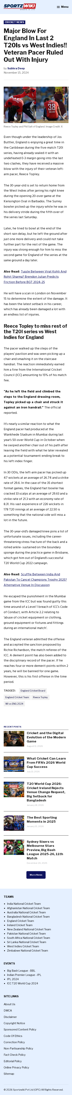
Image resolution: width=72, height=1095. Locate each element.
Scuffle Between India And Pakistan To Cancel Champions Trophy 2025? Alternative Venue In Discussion (35, 580)
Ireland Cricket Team (19, 925)
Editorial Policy (13, 1061)
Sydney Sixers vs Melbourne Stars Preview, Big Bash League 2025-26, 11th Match (45, 850)
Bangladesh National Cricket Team (28, 916)
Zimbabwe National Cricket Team (27, 950)
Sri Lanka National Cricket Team (26, 942)
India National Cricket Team (24, 903)
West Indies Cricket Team (23, 946)
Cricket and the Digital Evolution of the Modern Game (46, 737)
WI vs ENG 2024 (14, 703)
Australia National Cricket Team (26, 912)
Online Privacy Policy (16, 1067)
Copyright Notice (14, 1023)
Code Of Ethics (13, 1036)
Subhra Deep (16, 68)
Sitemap (9, 1073)
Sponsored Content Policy (20, 1029)
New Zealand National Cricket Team (29, 929)
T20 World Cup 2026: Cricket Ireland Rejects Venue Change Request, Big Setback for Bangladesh (46, 792)
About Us (9, 1004)
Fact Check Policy (15, 1054)
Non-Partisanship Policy (18, 1048)
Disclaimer (10, 1017)
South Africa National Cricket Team (28, 938)
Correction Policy (14, 1042)
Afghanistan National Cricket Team (28, 908)
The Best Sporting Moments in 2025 (42, 819)
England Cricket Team (17, 697)
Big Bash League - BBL (21, 970)
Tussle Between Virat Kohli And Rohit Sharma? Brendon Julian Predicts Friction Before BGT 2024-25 (35, 277)
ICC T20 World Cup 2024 (22, 983)
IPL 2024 (13, 979)
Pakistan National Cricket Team (26, 933)
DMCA (8, 1010)
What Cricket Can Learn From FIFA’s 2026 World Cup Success (46, 762)
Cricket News (14, 22)
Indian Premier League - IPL (24, 975)
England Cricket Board (33, 690)
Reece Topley (40, 697)
